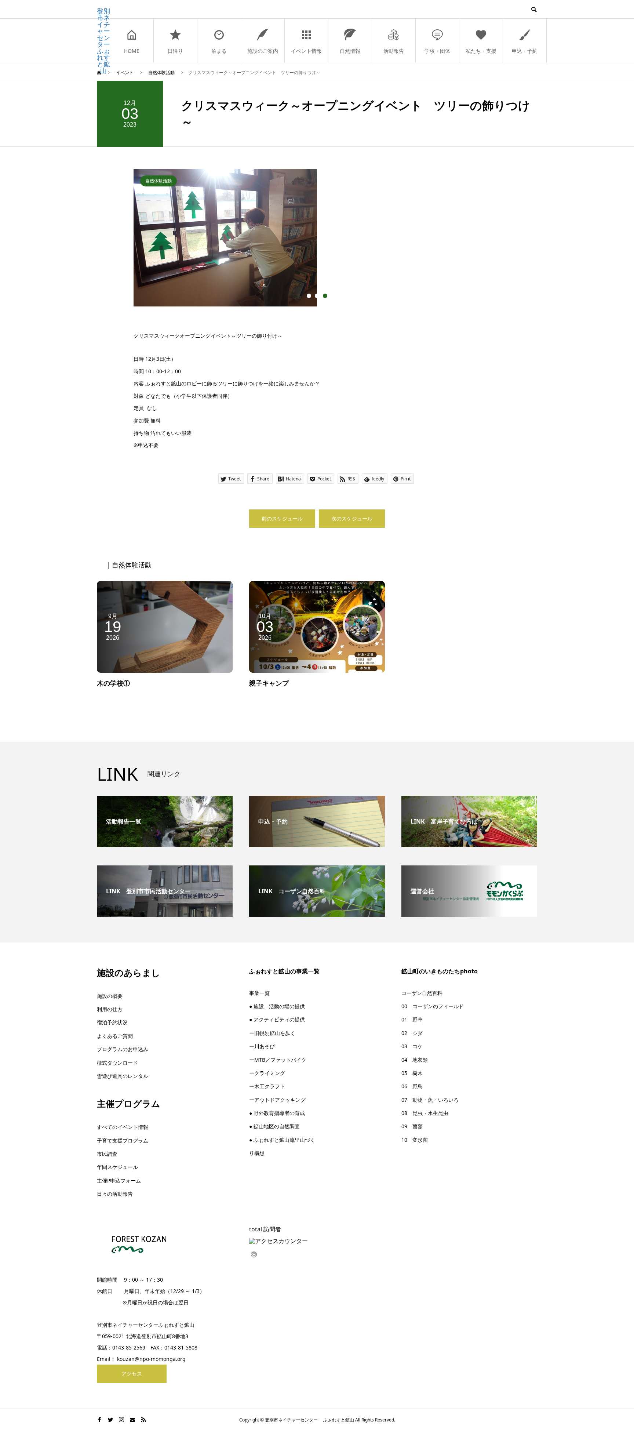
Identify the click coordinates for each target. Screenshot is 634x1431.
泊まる (219, 50)
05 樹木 (412, 1072)
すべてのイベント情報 (122, 1126)
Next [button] (506, 241)
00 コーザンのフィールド (432, 1006)
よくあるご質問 (115, 1035)
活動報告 (393, 50)
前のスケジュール (282, 518)
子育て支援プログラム (122, 1140)
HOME (131, 50)
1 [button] (309, 296)
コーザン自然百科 (421, 992)
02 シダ (412, 1032)
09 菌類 (412, 1126)
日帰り (175, 50)
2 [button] (317, 296)
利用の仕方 (110, 1009)
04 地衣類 (414, 1059)
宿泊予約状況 (112, 1022)
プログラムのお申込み (122, 1049)
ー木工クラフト (267, 1086)
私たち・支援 (481, 50)
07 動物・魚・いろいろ (430, 1099)
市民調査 (107, 1153)
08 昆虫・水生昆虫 (424, 1112)
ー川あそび (262, 1046)
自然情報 (350, 50)
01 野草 (412, 1019)
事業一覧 (259, 992)
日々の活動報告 (115, 1193)
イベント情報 (306, 50)
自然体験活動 (158, 181)
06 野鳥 (412, 1086)
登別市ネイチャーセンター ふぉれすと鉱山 (103, 41)
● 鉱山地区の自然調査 (274, 1126)
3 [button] (325, 296)
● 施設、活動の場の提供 (277, 1006)
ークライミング (267, 1072)
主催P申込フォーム (119, 1180)
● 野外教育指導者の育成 (277, 1112)
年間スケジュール (117, 1166)
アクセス (131, 1373)
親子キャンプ (269, 683)
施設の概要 (110, 995)
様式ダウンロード (117, 1062)
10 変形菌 (414, 1139)
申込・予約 (525, 50)
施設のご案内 (262, 50)
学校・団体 (437, 50)
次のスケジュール (351, 518)
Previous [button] (128, 241)
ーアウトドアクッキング (277, 1099)
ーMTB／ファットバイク (277, 1059)
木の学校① (113, 683)
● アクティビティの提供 (277, 1019)
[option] (317, 237)
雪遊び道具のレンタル (122, 1075)
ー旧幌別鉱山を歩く (272, 1032)
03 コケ (412, 1046)
